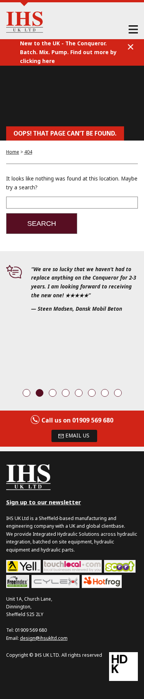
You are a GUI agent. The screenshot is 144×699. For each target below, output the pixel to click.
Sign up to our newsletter (43, 502)
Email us (77, 435)
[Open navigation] (133, 28)
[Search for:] (72, 203)
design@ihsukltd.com (44, 638)
